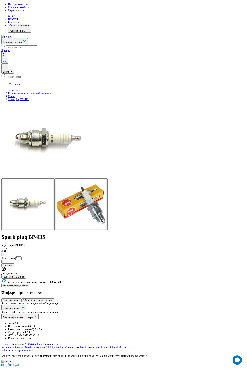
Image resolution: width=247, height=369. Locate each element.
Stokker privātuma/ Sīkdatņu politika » (45, 347)
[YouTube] (12, 366)
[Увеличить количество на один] (2, 261)
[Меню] (4, 66)
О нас (11, 15)
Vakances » (7, 350)
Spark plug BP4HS (18, 99)
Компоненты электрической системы (29, 93)
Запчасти (13, 90)
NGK (4, 248)
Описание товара (11, 300)
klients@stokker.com (48, 344)
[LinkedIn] (17, 366)
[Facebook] (8, 366)
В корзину (8, 265)
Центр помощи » (23, 350)
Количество (8, 258)
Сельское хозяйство (19, 7)
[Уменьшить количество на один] (2, 254)
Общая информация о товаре (38, 300)
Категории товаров (12, 42)
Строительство (16, 10)
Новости (13, 18)
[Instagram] (3, 366)
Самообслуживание (19, 25)
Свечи (16, 84)
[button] (237, 360)
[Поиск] (4, 61)
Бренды (5, 50)
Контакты (13, 22)
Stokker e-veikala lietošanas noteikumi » (87, 347)
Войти (6, 72)
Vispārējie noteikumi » (13, 347)
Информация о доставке (15, 285)
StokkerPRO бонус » (120, 347)
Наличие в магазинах (13, 277)
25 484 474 (30, 344)
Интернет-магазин (18, 4)
